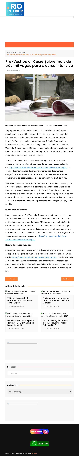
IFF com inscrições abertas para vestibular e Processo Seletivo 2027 (56, 323)
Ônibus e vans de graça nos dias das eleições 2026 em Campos (56, 300)
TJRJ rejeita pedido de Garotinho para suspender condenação (20, 300)
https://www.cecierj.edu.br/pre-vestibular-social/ (34, 257)
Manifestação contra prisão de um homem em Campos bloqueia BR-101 (20, 323)
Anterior (13, 279)
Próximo (66, 279)
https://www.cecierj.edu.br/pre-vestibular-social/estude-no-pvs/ (38, 167)
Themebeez (34, 453)
